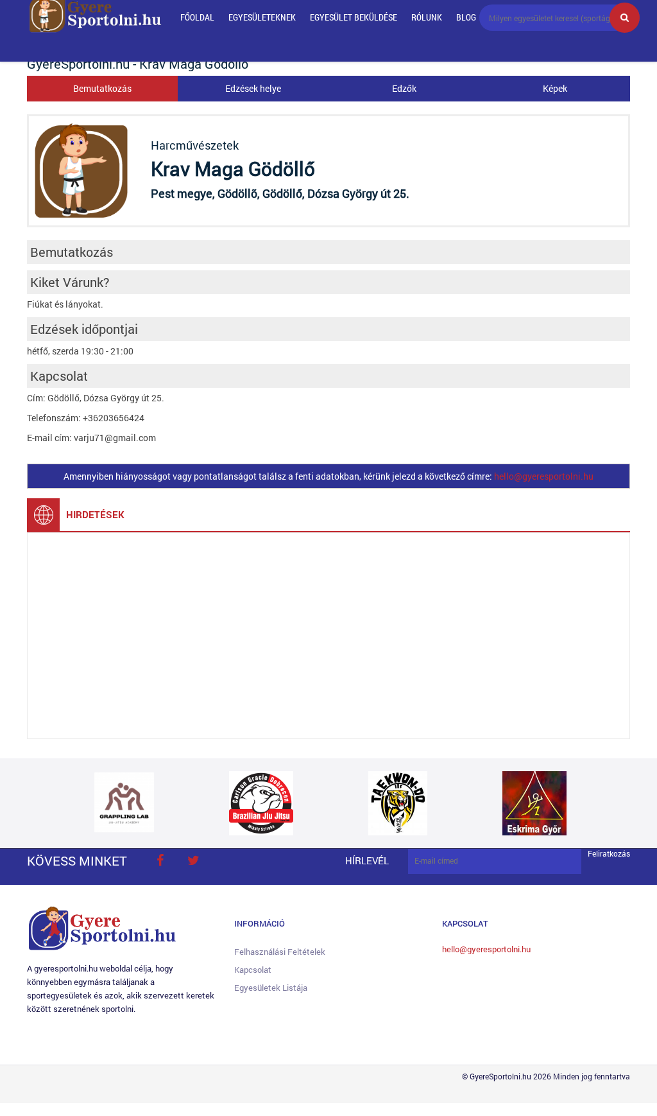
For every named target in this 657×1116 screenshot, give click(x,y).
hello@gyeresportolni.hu (543, 476)
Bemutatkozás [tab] (102, 88)
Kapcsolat (252, 969)
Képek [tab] (555, 88)
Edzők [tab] (404, 88)
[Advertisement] (328, 636)
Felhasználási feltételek (279, 951)
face (159, 860)
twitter (193, 860)
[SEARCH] (625, 18)
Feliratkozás (609, 854)
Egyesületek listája (270, 987)
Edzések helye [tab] (253, 88)
